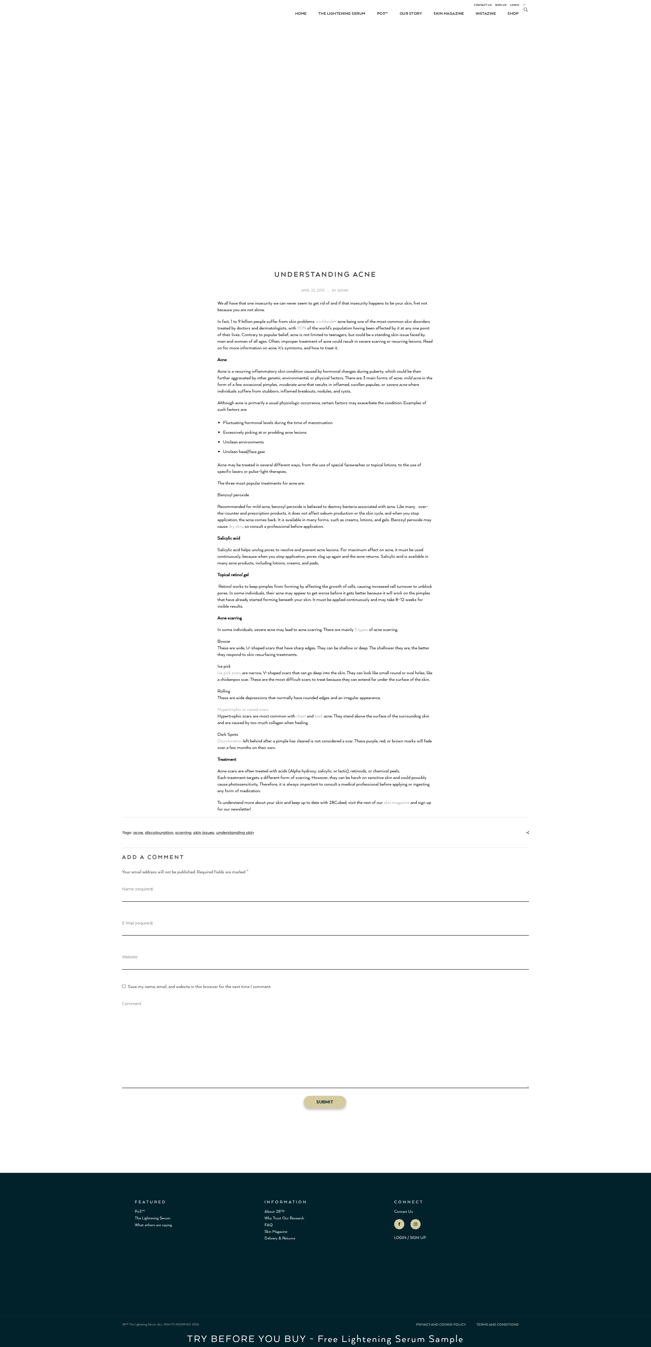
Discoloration (229, 741)
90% (301, 328)
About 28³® (274, 1211)
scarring (183, 832)
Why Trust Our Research (284, 1217)
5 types (361, 629)
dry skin (236, 526)
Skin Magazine (275, 1231)
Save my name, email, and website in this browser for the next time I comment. (199, 986)
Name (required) (137, 889)
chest (301, 716)
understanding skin (235, 832)
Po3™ (140, 1211)
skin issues (203, 832)
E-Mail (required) (137, 923)
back (319, 716)
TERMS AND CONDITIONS (497, 1324)
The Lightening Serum (152, 1217)
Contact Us (403, 1211)
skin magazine (396, 802)
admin (342, 290)
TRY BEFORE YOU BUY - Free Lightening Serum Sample (325, 1338)
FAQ (268, 1224)
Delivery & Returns (279, 1237)
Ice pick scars (229, 672)
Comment (131, 1003)
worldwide (325, 321)
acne (138, 832)
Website (130, 956)
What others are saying (153, 1224)
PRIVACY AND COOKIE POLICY (441, 1324)
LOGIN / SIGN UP (410, 1237)
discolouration (159, 832)
